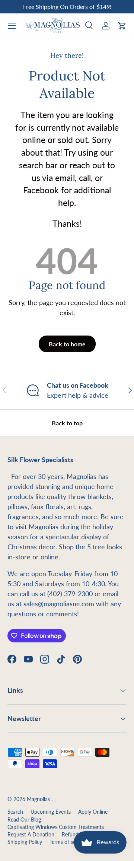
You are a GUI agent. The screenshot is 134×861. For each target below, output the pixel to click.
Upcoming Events (51, 812)
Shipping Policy (24, 842)
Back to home (67, 343)
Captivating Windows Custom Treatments (55, 827)
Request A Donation (30, 835)
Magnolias (39, 799)
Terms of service (68, 842)
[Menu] (12, 26)
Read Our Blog (24, 820)
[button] (122, 26)
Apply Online (93, 812)
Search (15, 812)
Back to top (67, 422)
